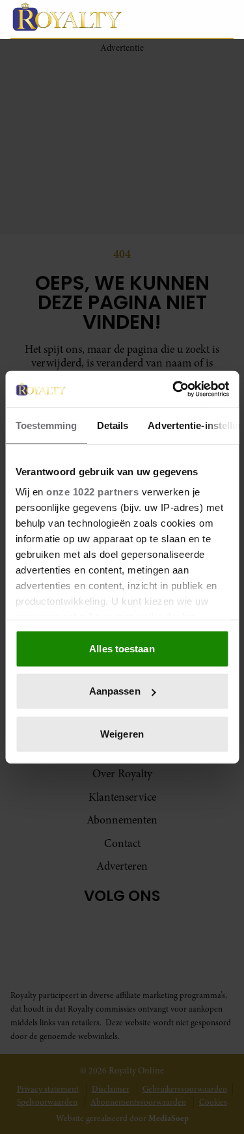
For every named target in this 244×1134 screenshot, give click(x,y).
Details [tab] (112, 424)
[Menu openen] (162, 19)
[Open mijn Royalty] (194, 18)
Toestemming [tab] (46, 424)
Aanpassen (115, 691)
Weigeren (122, 733)
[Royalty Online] (73, 16)
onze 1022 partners (92, 491)
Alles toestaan (121, 648)
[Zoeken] (223, 19)
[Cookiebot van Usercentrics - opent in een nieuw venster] (173, 389)
